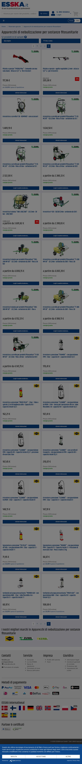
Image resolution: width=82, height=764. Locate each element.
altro (68, 757)
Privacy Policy (76, 760)
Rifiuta (14, 757)
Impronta (69, 760)
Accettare (41, 757)
